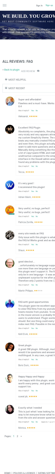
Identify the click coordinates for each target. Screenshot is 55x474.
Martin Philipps (25, 290)
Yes (32, 110)
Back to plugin (12, 69)
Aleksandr (23, 116)
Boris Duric (23, 365)
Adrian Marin (24, 196)
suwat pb (23, 396)
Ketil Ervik (23, 333)
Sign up (49, 5)
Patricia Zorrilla (25, 222)
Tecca (21, 171)
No (37, 110)
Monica (22, 427)
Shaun (21, 250)
